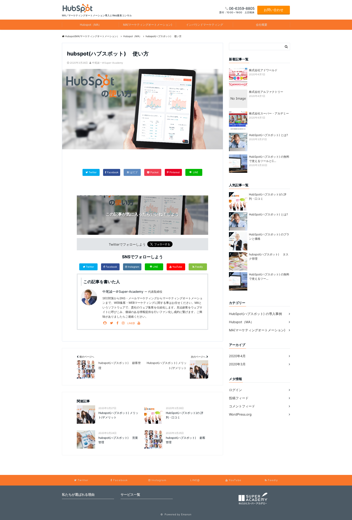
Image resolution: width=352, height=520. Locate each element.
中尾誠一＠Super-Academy (107, 62)
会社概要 (261, 24)
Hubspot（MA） (90, 24)
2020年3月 (237, 364)
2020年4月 (237, 356)
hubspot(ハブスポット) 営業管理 (118, 440)
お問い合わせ (273, 10)
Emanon (186, 514)
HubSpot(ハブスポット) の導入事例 (255, 314)
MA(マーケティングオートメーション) (147, 24)
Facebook (111, 266)
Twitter (90, 266)
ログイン (235, 390)
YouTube (177, 266)
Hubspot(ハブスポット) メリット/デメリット (118, 415)
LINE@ (131, 323)
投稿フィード (239, 398)
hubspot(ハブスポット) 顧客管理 (185, 440)
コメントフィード (242, 406)
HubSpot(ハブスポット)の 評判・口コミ (184, 415)
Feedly (199, 266)
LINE (155, 266)
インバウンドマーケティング (204, 24)
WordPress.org (240, 414)
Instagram (133, 266)
